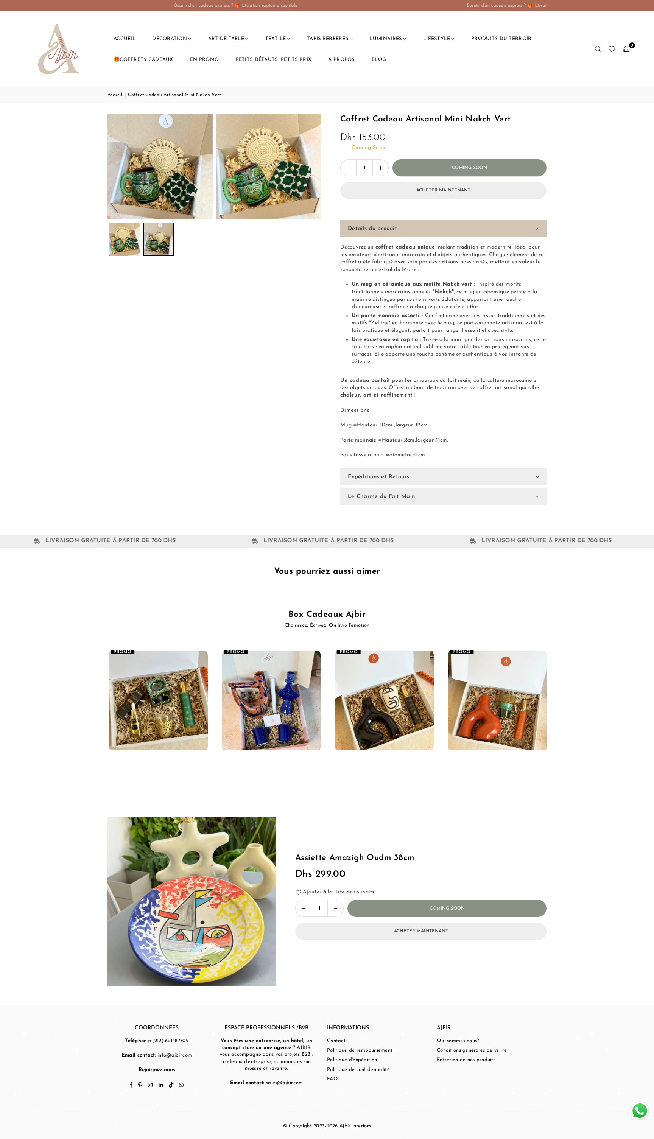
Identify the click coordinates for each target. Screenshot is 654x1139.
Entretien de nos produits (466, 1059)
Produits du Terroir (501, 38)
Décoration (169, 38)
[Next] (311, 166)
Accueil (124, 38)
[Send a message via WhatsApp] (639, 1110)
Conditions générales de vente (472, 1050)
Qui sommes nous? (458, 1040)
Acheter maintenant (443, 190)
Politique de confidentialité (358, 1069)
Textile (275, 38)
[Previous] (118, 166)
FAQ (332, 1079)
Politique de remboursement (359, 1050)
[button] (626, 49)
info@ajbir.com (174, 1055)
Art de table (226, 38)
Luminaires (386, 38)
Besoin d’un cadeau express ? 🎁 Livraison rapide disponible (162, 5)
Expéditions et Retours (378, 477)
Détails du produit (372, 229)
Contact (336, 1040)
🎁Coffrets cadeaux (143, 59)
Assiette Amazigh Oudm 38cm (354, 858)
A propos (341, 59)
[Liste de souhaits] (612, 49)
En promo (204, 59)
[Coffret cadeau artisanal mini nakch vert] (124, 239)
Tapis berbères (328, 38)
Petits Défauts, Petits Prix (274, 59)
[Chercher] (598, 49)
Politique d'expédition (352, 1059)
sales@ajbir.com (284, 1082)
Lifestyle (436, 38)
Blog (379, 59)
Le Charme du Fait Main (381, 496)
